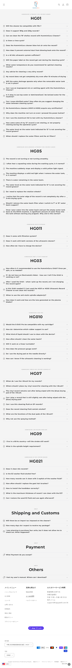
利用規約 (7, 609)
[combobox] (6, 663)
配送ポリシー (9, 617)
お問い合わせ (9, 604)
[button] (4, 5)
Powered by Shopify (25, 661)
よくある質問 (30, 596)
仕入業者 (7, 596)
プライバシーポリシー (11, 621)
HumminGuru (16, 661)
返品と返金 (8, 613)
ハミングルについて (11, 592)
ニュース (7, 600)
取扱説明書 (29, 592)
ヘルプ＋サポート (31, 600)
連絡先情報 (64, 663)
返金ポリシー (36, 661)
